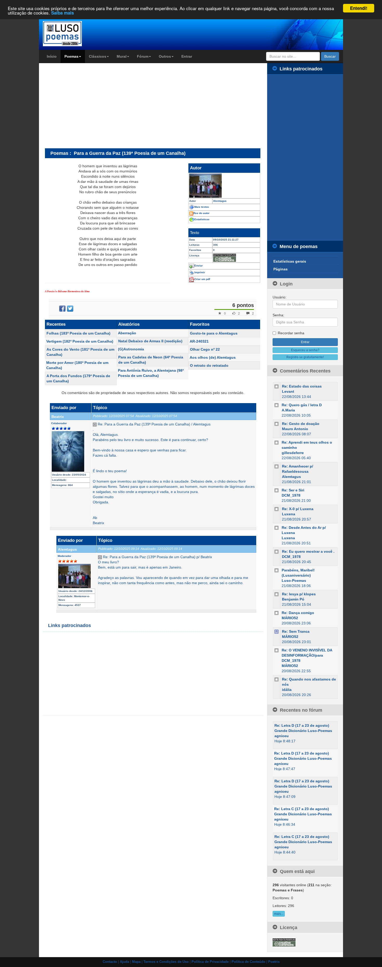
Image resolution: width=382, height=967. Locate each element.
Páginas (280, 269)
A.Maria (288, 410)
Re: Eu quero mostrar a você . (308, 551)
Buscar (330, 56)
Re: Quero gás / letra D (302, 405)
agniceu (281, 736)
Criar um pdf (202, 279)
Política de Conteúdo (248, 962)
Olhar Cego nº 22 (205, 349)
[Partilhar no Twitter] (70, 308)
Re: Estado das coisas (302, 386)
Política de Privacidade (210, 962)
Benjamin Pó (293, 599)
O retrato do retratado (209, 365)
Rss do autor (201, 213)
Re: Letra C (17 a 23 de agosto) (301, 809)
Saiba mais (62, 13)
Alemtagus (67, 549)
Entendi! (358, 8)
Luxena (288, 514)
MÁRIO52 (290, 618)
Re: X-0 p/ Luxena (297, 509)
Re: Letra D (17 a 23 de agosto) (301, 725)
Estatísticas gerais (289, 261)
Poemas (71, 56)
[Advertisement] (88, 105)
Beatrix (57, 417)
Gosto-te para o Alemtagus (214, 333)
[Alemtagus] (224, 186)
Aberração (127, 333)
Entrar (186, 56)
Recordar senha (291, 333)
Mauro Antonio (295, 429)
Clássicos (97, 56)
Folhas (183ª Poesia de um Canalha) (78, 333)
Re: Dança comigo (298, 613)
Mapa (136, 962)
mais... (278, 914)
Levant (288, 391)
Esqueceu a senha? (305, 350)
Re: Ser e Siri (293, 490)
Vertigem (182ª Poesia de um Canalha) (79, 341)
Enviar (198, 265)
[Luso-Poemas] (77, 33)
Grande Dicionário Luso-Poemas (303, 731)
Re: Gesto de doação (300, 424)
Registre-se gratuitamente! (305, 357)
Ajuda (124, 962)
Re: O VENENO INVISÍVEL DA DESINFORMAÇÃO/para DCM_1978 (307, 655)
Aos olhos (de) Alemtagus (213, 357)
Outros (165, 56)
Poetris (274, 962)
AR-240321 (199, 341)
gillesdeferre (293, 453)
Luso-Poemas (294, 580)
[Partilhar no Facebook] (62, 308)
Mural (122, 56)
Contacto (110, 962)
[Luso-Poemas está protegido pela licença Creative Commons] (284, 942)
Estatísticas (201, 219)
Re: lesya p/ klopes (299, 594)
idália (287, 690)
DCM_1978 (291, 495)
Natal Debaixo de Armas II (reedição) (150, 341)
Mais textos (201, 206)
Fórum (142, 56)
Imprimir (199, 272)
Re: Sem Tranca (295, 631)
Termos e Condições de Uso (166, 962)
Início (52, 56)
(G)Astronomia (131, 349)
